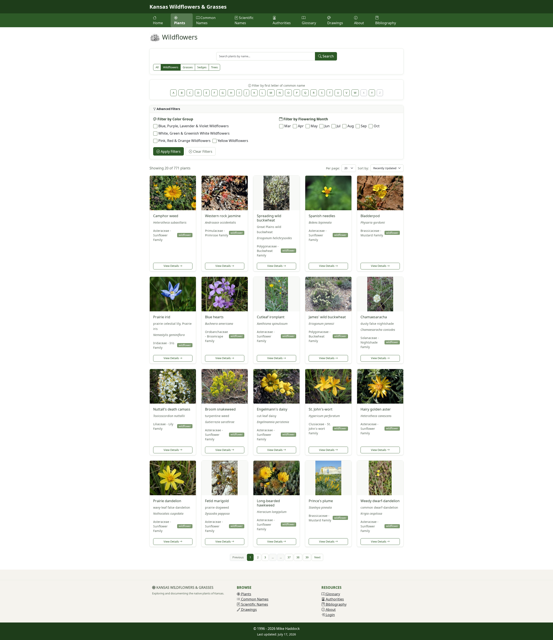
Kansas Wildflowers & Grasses (188, 6)
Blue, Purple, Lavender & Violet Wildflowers (193, 126)
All (157, 67)
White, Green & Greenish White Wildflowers (194, 133)
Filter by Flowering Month (305, 119)
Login (330, 614)
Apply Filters (170, 151)
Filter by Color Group (175, 119)
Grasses (188, 67)
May (314, 126)
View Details (172, 266)
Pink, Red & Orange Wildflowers (184, 140)
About (359, 23)
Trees (214, 67)
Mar (287, 126)
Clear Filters (202, 151)
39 (306, 557)
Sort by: (363, 168)
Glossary (309, 23)
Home (158, 23)
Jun (327, 126)
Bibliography (385, 23)
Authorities (282, 23)
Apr (301, 126)
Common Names (206, 20)
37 (289, 557)
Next (317, 557)
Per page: (333, 168)
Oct (377, 126)
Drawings (335, 23)
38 (297, 557)
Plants (179, 23)
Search (328, 56)
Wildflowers (170, 67)
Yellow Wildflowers (233, 140)
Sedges (202, 67)
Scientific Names (244, 20)
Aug (350, 126)
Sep (364, 126)
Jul (338, 126)
